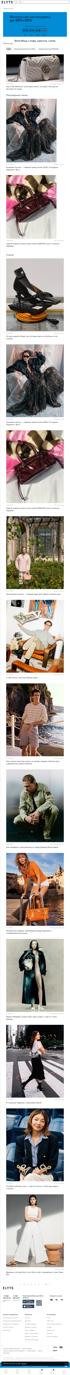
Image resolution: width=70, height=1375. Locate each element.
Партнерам (6, 1330)
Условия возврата (30, 1324)
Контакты (50, 1333)
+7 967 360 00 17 (16, 1297)
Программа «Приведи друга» (12, 1321)
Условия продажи (31, 1350)
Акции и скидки (8, 1327)
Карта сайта (6, 1353)
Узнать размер (29, 1330)
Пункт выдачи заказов (54, 1324)
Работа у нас (51, 1330)
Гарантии (40, 1350)
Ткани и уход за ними (32, 1333)
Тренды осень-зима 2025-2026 (48, 49)
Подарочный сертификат (11, 1324)
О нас (48, 1317)
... (42, 1284)
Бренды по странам (31, 1336)
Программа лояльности (10, 1317)
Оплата (27, 1317)
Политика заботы (52, 1336)
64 (46, 1284)
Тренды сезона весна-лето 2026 (24, 49)
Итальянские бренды (32, 1339)
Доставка (28, 1321)
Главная (6, 8)
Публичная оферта (27, 1348)
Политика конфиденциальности (11, 1348)
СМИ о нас (50, 1321)
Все (9, 49)
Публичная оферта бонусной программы (14, 1350)
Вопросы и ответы (30, 1327)
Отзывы (49, 1327)
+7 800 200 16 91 (7, 1297)
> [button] (62, 49)
